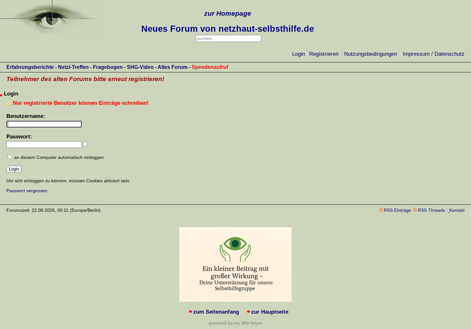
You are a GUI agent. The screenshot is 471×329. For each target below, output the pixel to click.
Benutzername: (25, 116)
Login (298, 54)
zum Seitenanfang (216, 312)
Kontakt (457, 210)
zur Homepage (227, 13)
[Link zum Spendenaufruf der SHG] (235, 300)
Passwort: (19, 137)
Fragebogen (108, 67)
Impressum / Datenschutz (434, 54)
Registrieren (323, 54)
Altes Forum (172, 67)
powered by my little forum (235, 322)
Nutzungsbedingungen (370, 54)
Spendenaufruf (210, 67)
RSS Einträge (397, 210)
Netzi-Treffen (73, 67)
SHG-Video (140, 67)
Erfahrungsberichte (30, 67)
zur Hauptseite (269, 312)
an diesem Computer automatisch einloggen (59, 157)
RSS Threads (431, 210)
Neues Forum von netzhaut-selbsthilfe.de (227, 29)
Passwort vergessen (26, 190)
